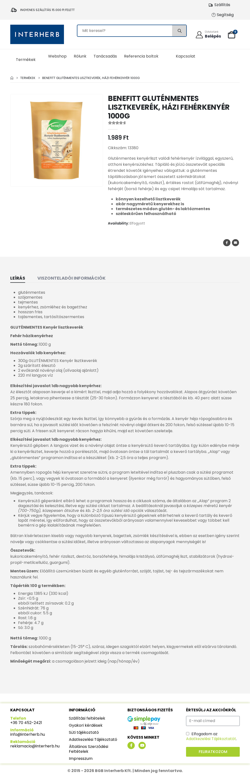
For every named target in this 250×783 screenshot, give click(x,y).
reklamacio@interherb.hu (35, 746)
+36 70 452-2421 (26, 722)
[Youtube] (142, 745)
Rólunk (80, 56)
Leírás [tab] (17, 278)
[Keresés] (179, 30)
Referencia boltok (141, 56)
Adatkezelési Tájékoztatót (211, 739)
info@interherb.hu (27, 734)
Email (235, 242)
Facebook (226, 242)
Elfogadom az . (211, 736)
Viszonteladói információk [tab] (71, 278)
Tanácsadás (105, 56)
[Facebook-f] (131, 745)
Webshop (57, 56)
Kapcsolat (185, 56)
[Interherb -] (37, 34)
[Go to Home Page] (11, 77)
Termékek (26, 59)
